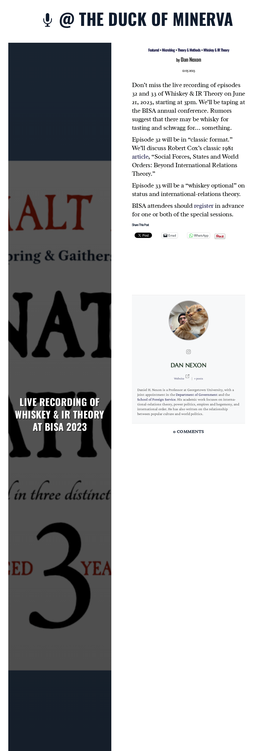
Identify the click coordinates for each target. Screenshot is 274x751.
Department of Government (197, 394)
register (204, 206)
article (140, 156)
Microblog (168, 50)
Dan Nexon (191, 59)
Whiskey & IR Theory (216, 50)
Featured (153, 50)
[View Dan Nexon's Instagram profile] (188, 351)
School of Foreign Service (156, 399)
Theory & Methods (189, 50)
